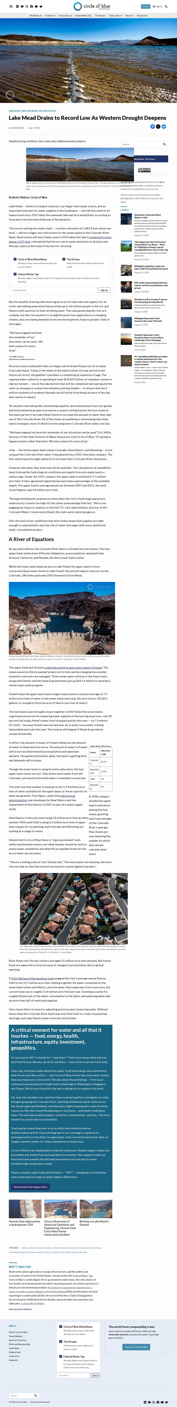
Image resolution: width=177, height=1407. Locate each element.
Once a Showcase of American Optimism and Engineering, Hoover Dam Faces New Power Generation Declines (60, 1228)
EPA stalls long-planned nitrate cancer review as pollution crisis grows (151, 285)
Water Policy (47, 110)
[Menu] (11, 6)
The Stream (100, 15)
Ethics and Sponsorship (19, 1344)
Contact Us (14, 1356)
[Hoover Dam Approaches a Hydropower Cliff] (25, 1209)
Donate (145, 6)
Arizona (24, 1248)
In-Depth (49, 15)
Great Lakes (114, 15)
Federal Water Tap (83, 15)
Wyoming (83, 1252)
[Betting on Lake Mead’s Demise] (96, 1209)
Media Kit (13, 1360)
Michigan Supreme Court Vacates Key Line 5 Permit (148, 319)
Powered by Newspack (40, 1402)
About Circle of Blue (18, 1332)
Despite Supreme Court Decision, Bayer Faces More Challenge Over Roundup (148, 337)
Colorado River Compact (76, 1248)
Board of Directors (17, 1340)
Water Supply (72, 1252)
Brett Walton (18, 127)
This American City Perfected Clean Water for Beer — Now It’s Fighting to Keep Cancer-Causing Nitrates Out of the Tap (151, 246)
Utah (63, 1252)
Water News (30, 110)
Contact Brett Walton (32, 1303)
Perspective (142, 15)
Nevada (40, 1252)
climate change (35, 1248)
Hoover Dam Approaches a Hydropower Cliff (24, 1223)
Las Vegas (31, 1252)
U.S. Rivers (55, 1252)
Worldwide (34, 15)
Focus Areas (64, 15)
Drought (15, 110)
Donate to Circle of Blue (136, 1347)
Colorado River (58, 1248)
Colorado (47, 1248)
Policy (47, 1252)
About (128, 15)
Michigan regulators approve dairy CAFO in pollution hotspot (151, 267)
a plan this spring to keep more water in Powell (73, 667)
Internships (14, 1348)
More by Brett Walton (20, 1309)
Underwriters (15, 1352)
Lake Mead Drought (17, 1252)
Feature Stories (94, 1248)
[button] (60, 274)
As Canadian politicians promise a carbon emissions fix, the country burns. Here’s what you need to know (151, 360)
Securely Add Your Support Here (30, 1187)
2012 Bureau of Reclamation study (32, 978)
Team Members (16, 1336)
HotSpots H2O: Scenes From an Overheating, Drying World (150, 300)
